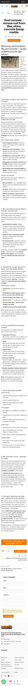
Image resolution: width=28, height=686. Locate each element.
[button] (2, 6)
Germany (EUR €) (5, 1)
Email (5, 587)
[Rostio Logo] (6, 628)
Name (5, 580)
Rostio (12, 683)
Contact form (6, 639)
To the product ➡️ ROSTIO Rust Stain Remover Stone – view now (14, 542)
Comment (6, 595)
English (23, 1)
